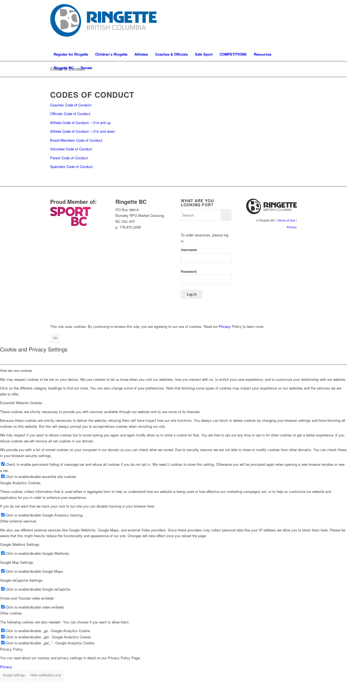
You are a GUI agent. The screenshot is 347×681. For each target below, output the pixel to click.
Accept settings (14, 675)
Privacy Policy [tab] (11, 649)
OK (55, 337)
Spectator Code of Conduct (71, 166)
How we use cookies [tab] (16, 370)
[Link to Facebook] (285, 24)
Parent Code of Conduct (69, 157)
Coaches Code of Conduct (70, 104)
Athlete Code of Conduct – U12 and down (82, 131)
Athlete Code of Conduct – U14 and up (80, 122)
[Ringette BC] (105, 23)
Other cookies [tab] (11, 613)
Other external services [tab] (18, 521)
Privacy (292, 227)
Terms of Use (286, 220)
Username (189, 250)
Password (188, 271)
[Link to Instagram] (276, 24)
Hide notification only (45, 675)
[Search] (293, 68)
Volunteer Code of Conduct (71, 148)
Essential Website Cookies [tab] (21, 402)
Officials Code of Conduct (70, 113)
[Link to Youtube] (293, 24)
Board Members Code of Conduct (76, 140)
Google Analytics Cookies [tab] (20, 482)
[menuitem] (71, 54)
